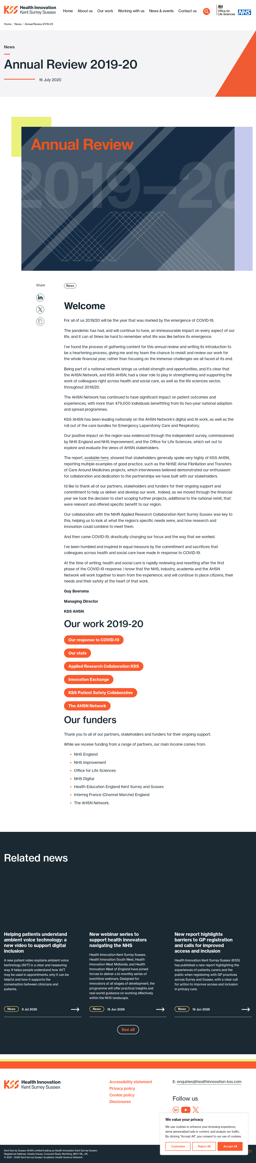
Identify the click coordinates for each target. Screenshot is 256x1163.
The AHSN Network (87, 705)
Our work (105, 11)
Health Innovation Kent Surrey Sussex (30, 10)
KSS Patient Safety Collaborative (100, 692)
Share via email (40, 322)
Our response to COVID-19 (93, 639)
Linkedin (176, 1110)
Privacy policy (122, 1088)
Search (206, 11)
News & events (161, 11)
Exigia (248, 1150)
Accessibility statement (130, 1081)
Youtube (185, 1110)
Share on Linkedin (40, 298)
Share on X (40, 310)
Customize (178, 1146)
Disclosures (120, 1101)
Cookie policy (121, 1095)
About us (85, 11)
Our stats (77, 652)
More (75, 1009)
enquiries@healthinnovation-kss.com (209, 1081)
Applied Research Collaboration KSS (103, 666)
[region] (204, 1134)
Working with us (131, 11)
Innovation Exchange (88, 679)
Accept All (230, 1146)
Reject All (204, 1146)
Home (68, 11)
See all (128, 1029)
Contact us (187, 11)
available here (96, 457)
